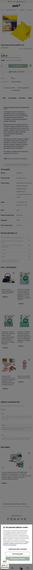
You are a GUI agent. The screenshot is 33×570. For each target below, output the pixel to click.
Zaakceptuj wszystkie (17, 559)
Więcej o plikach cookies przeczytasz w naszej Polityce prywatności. (16, 543)
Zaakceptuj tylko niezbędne (18, 549)
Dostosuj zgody (17, 554)
